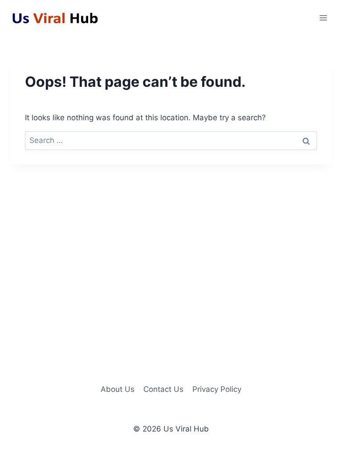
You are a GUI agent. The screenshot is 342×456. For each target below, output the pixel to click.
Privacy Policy (216, 389)
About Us (117, 389)
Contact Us (163, 389)
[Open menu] (323, 17)
